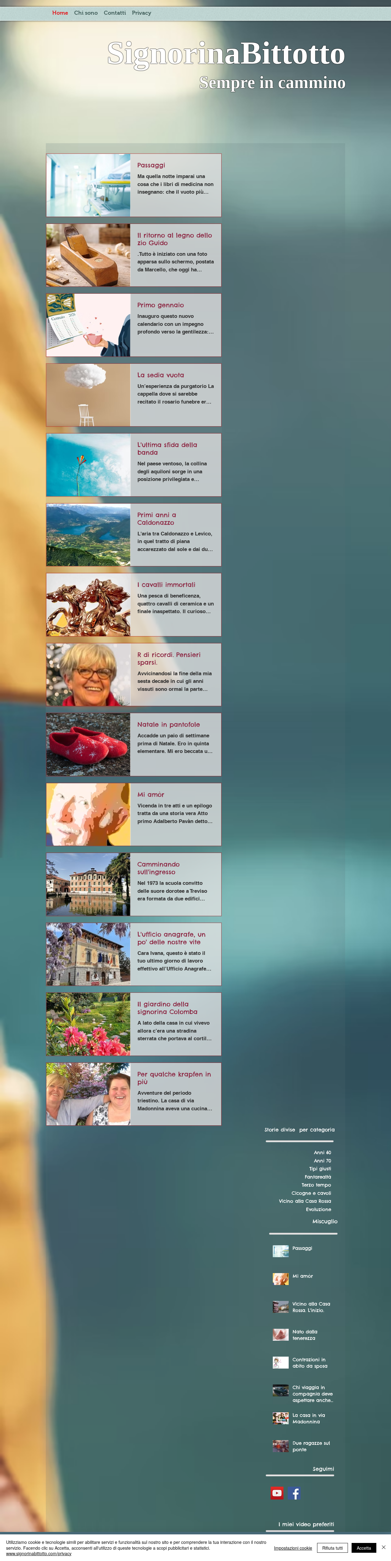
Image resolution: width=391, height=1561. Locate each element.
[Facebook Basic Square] (294, 1507)
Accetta (364, 1548)
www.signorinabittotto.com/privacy (38, 1553)
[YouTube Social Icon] (277, 1507)
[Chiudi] (383, 1547)
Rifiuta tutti (332, 1548)
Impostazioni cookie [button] (293, 1548)
